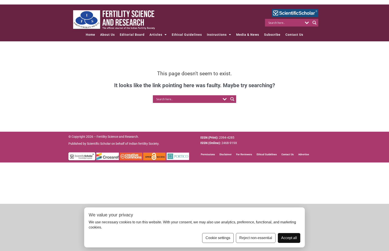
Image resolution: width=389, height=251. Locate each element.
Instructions (217, 34)
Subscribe (272, 34)
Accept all (289, 238)
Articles (155, 34)
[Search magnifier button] (314, 23)
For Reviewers (244, 154)
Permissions (208, 154)
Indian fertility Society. (144, 143)
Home (90, 34)
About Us (107, 34)
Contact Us (294, 34)
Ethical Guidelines (187, 34)
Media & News (247, 34)
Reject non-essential (255, 238)
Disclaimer (225, 154)
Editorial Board (132, 34)
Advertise (303, 154)
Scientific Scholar (99, 143)
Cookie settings (218, 238)
